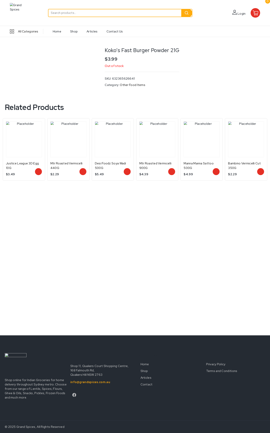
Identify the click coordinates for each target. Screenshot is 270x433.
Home (57, 31)
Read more (38, 171)
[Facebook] (74, 395)
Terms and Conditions (221, 371)
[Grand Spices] (20, 13)
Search (186, 13)
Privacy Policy (216, 364)
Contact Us (115, 31)
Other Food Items (132, 85)
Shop (74, 31)
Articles (92, 31)
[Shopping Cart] (255, 13)
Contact (147, 384)
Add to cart (82, 171)
